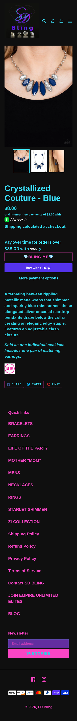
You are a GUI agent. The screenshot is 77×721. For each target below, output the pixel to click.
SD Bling (45, 707)
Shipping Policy (23, 534)
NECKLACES (20, 485)
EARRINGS (19, 436)
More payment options (38, 278)
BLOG (14, 613)
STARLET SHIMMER (27, 509)
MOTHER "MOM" (24, 460)
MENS (14, 472)
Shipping (13, 226)
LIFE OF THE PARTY (28, 448)
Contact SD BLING (26, 583)
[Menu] (70, 20)
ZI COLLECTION (24, 521)
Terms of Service (24, 571)
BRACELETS (20, 423)
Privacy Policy (22, 558)
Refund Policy (22, 546)
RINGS (14, 497)
